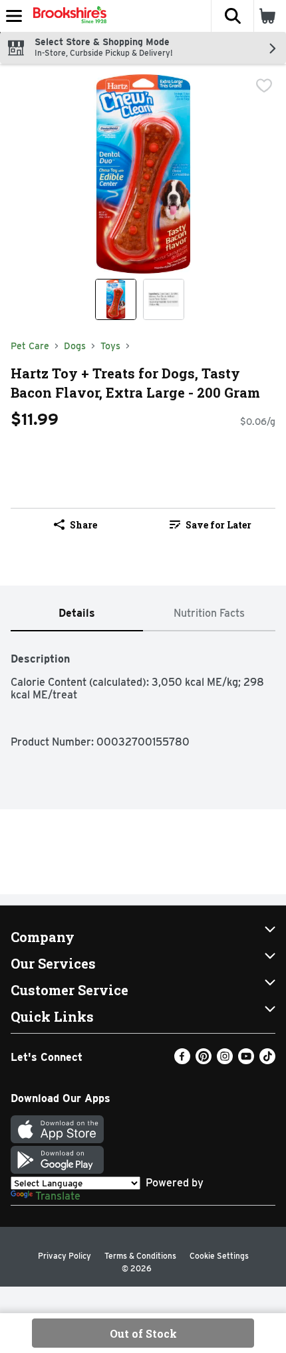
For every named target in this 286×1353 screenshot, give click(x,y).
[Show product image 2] (163, 299)
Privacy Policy (64, 1256)
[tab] (77, 613)
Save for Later (218, 524)
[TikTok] (267, 1060)
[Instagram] (225, 1060)
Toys (110, 346)
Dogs (75, 346)
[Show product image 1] (115, 299)
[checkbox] (264, 86)
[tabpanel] (143, 693)
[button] (232, 16)
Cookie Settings (219, 1256)
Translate (57, 1196)
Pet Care (30, 346)
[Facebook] (182, 1060)
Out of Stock (143, 1333)
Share (83, 524)
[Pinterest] (204, 1060)
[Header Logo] (67, 16)
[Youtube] (246, 1060)
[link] (210, 524)
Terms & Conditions (140, 1256)
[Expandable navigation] (14, 16)
